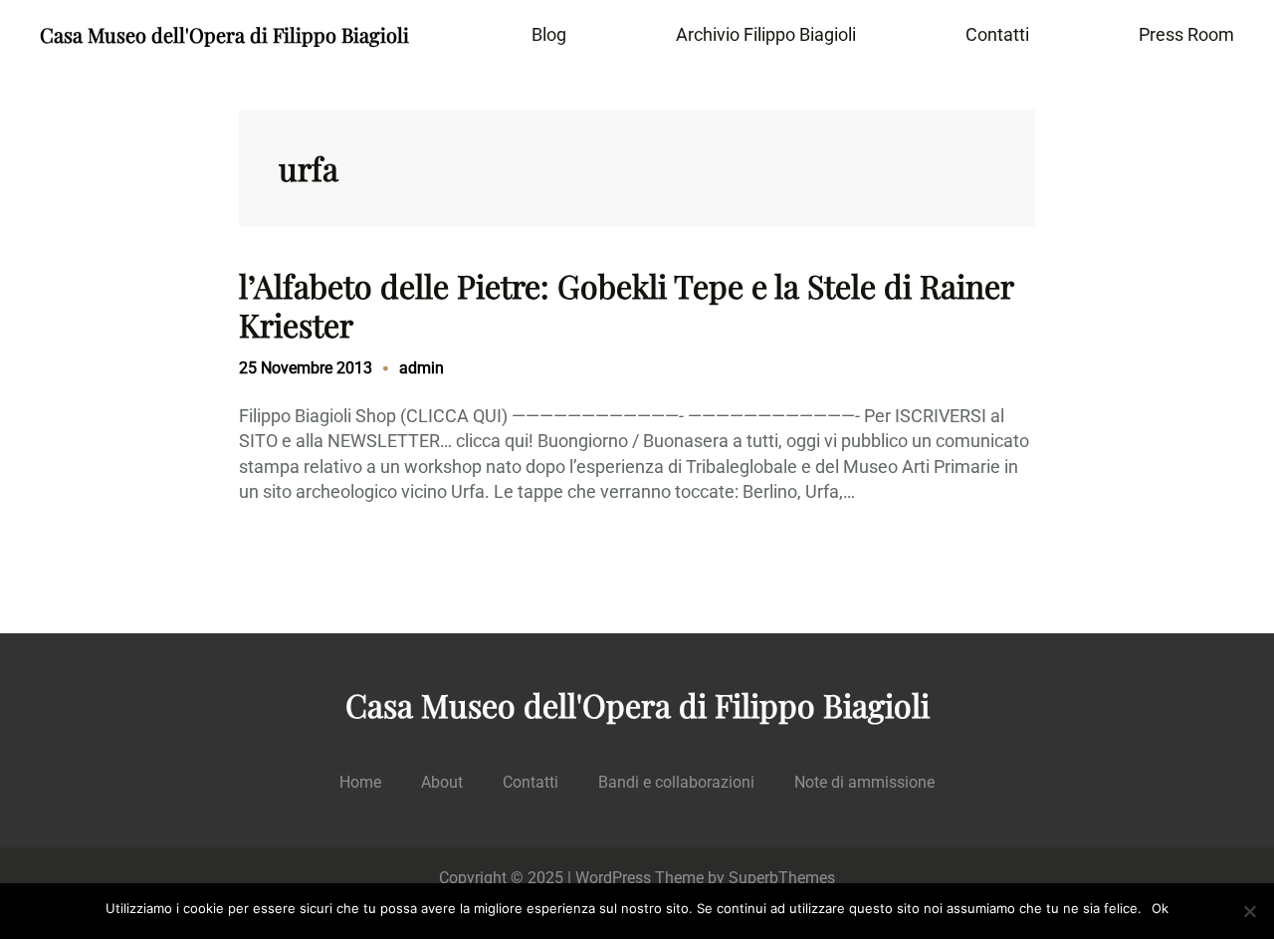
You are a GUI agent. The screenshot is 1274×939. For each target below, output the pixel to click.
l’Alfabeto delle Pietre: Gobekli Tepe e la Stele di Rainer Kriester (626, 305)
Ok (1160, 908)
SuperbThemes (782, 877)
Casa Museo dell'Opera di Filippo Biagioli (224, 34)
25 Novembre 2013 (305, 367)
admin (421, 367)
